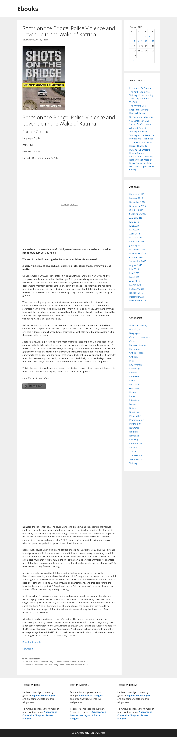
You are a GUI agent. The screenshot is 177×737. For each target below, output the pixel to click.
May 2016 (134, 229)
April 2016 (134, 233)
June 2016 (134, 225)
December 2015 (137, 249)
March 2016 (135, 237)
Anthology (134, 329)
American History (32, 659)
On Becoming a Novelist (141, 116)
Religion (133, 431)
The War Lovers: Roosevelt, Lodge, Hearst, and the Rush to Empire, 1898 (56, 661)
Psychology (135, 423)
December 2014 (137, 296)
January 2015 (136, 292)
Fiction (132, 380)
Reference (134, 427)
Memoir (133, 404)
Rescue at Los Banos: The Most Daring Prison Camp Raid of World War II (56, 664)
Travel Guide (136, 455)
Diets (131, 360)
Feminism (134, 376)
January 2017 (136, 198)
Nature (133, 408)
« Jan (132, 60)
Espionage (134, 368)
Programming (136, 419)
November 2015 (137, 253)
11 (149, 41)
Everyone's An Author (140, 87)
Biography (134, 333)
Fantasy (133, 372)
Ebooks (27, 9)
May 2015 (134, 276)
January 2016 (136, 245)
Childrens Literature (139, 337)
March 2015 (135, 284)
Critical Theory (136, 352)
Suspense (134, 447)
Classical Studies (137, 344)
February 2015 (136, 288)
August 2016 (135, 217)
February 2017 (136, 194)
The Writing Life (137, 105)
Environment (135, 364)
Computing (135, 348)
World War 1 (135, 459)
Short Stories (135, 443)
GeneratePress (98, 732)
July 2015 (134, 269)
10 (146, 41)
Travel (132, 451)
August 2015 (135, 265)
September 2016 (137, 213)
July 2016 (134, 221)
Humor (133, 392)
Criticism (133, 356)
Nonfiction (134, 412)
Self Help (134, 439)
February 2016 (136, 241)
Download (27, 648)
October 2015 (136, 257)
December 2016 (137, 202)
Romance (134, 435)
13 (131, 46)
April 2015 (134, 280)
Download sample (31, 642)
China (132, 341)
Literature (134, 400)
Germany (134, 388)
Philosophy (135, 415)
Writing (133, 463)
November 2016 (137, 205)
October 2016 (136, 209)
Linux (132, 396)
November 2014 (137, 300)
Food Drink (135, 384)
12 (153, 41)
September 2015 (137, 261)
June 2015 (134, 273)
